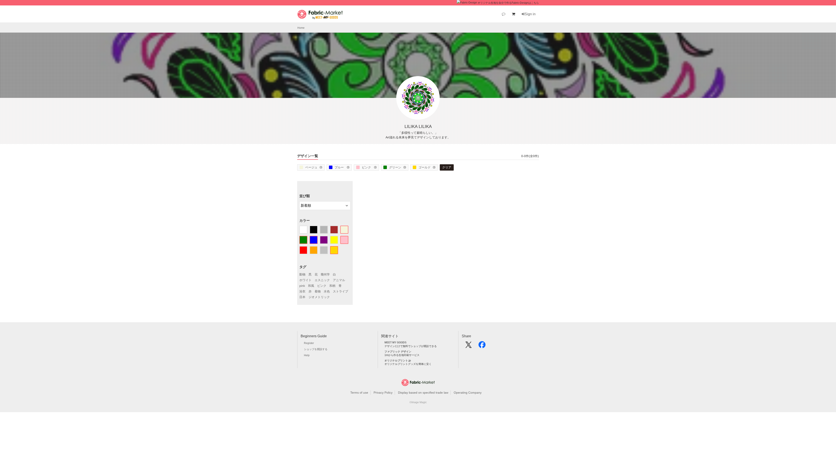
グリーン (395, 167)
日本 (302, 297)
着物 (318, 291)
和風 (311, 285)
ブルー (340, 167)
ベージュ (311, 167)
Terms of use (359, 392)
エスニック (322, 280)
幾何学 (325, 274)
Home (301, 27)
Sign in (530, 14)
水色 (327, 291)
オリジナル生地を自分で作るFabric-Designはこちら (508, 2)
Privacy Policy (383, 392)
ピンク (367, 167)
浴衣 (302, 291)
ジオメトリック (319, 297)
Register (309, 343)
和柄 (332, 285)
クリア (446, 167)
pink (302, 285)
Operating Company (468, 392)
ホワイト (305, 280)
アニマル (339, 280)
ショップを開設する (315, 349)
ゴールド (424, 167)
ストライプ (340, 291)
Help (307, 355)
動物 (302, 274)
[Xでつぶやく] (468, 346)
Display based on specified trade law (423, 392)
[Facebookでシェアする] (482, 346)
